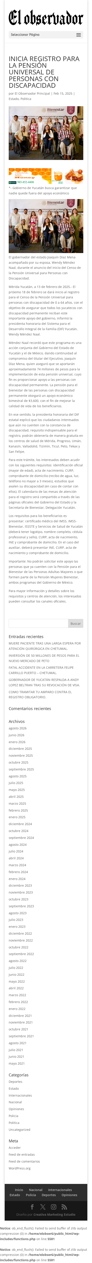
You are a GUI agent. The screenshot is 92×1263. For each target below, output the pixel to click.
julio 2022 (16, 968)
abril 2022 (16, 988)
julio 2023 (16, 920)
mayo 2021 (17, 1063)
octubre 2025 (18, 762)
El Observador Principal (32, 93)
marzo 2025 (17, 803)
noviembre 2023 (21, 892)
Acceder (15, 1147)
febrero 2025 (18, 810)
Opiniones (16, 1109)
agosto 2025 (18, 776)
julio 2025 (16, 783)
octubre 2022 (18, 947)
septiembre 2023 (21, 906)
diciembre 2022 (20, 933)
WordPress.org (20, 1168)
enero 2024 (17, 879)
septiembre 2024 (21, 838)
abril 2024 (16, 858)
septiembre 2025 (21, 769)
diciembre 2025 (20, 748)
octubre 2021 (18, 1029)
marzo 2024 (17, 865)
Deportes (15, 1081)
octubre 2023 (18, 899)
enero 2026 (17, 742)
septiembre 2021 (21, 1036)
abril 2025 (16, 796)
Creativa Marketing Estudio (54, 1214)
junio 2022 (16, 974)
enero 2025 (17, 817)
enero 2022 (17, 1009)
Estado (14, 99)
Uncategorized (19, 1129)
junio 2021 (16, 1056)
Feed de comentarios (24, 1161)
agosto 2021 (18, 1043)
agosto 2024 (18, 844)
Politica (26, 99)
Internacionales (20, 1095)
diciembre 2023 (20, 885)
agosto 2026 (18, 728)
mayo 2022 (17, 981)
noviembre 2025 (21, 755)
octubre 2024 (18, 831)
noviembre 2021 (21, 1022)
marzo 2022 (17, 995)
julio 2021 (16, 1050)
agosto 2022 (18, 961)
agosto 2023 (18, 913)
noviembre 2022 (21, 940)
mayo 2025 (17, 790)
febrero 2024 (18, 872)
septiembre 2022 (21, 954)
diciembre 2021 (20, 1016)
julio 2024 (16, 851)
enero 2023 (17, 926)
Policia (13, 1116)
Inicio (19, 1190)
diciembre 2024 (20, 824)
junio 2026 (16, 735)
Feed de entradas (22, 1154)
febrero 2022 (18, 1002)
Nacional (15, 1102)
